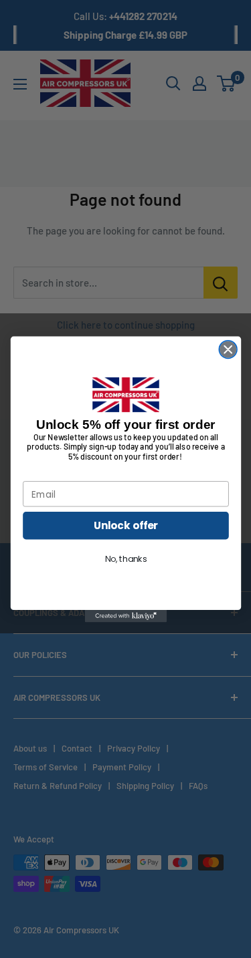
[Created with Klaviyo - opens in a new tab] (125, 616)
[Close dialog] (228, 349)
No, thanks (125, 559)
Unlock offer (126, 525)
